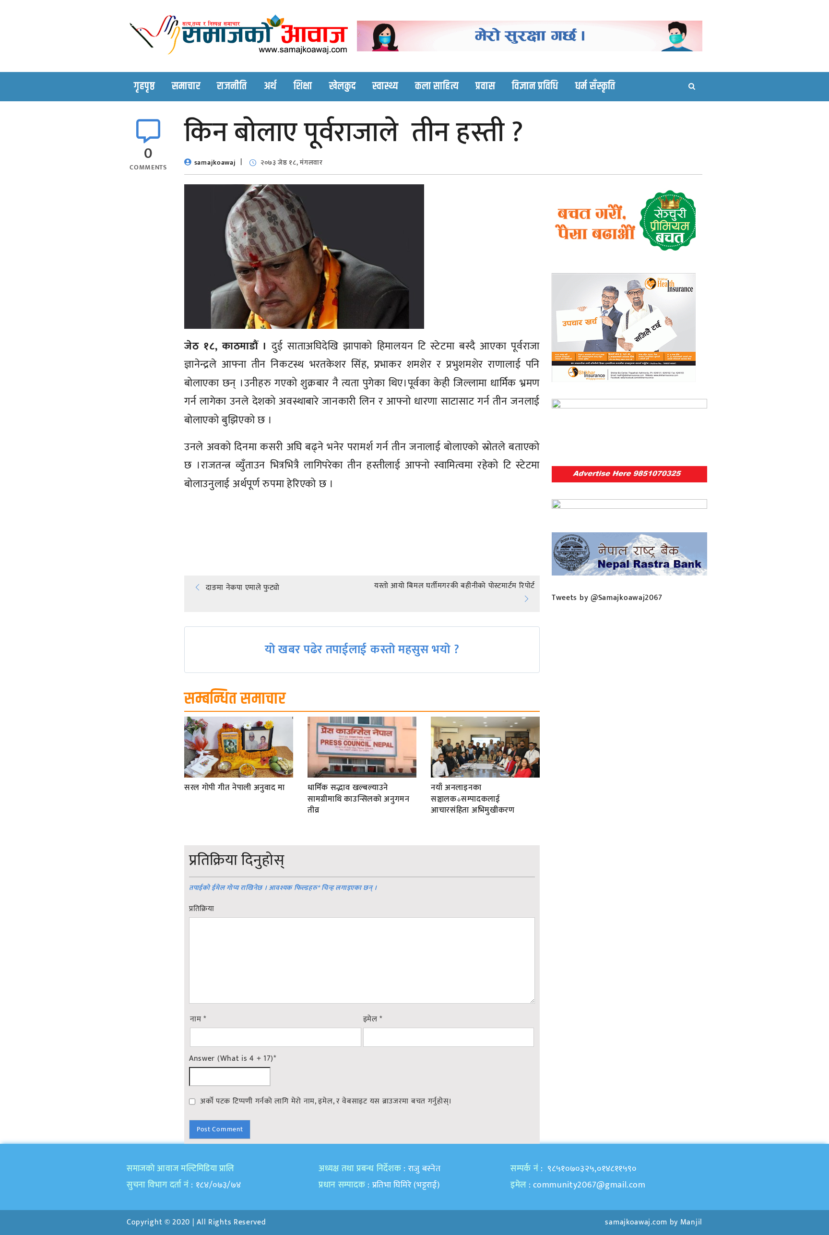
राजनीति (232, 86)
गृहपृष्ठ (144, 86)
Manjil (691, 1222)
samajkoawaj (215, 162)
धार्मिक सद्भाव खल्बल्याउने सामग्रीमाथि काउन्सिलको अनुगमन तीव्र (359, 799)
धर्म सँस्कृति (595, 86)
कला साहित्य (437, 86)
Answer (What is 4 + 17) (232, 1059)
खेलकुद (342, 86)
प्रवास (485, 86)
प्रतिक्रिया (201, 909)
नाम (198, 1019)
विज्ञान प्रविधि (535, 86)
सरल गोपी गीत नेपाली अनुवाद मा (234, 788)
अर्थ (270, 86)
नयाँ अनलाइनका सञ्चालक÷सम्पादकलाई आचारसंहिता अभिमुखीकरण (473, 799)
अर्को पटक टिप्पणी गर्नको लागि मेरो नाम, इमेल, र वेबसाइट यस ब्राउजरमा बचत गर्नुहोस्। (326, 1101)
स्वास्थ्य (385, 86)
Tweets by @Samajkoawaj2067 (607, 597)
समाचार (186, 86)
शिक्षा (303, 86)
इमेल (373, 1019)
